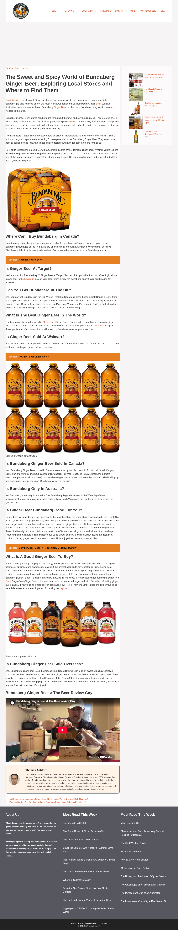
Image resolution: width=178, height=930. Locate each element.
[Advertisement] (89, 42)
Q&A (163, 11)
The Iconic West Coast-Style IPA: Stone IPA (143, 901)
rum (71, 121)
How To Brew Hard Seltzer (134, 859)
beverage (29, 279)
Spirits (119, 11)
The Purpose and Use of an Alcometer (140, 893)
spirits (64, 588)
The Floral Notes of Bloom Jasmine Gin (83, 831)
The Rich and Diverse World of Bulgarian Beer (87, 900)
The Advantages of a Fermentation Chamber (143, 884)
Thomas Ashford (36, 770)
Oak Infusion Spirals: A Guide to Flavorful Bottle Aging (154, 120)
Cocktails (87, 11)
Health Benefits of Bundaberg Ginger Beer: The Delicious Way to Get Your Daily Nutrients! (48, 799)
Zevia (8, 581)
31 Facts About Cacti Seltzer (135, 868)
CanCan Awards (14, 68)
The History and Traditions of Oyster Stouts (143, 876)
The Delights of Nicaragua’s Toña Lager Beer (153, 134)
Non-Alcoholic (148, 11)
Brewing (69, 11)
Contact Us (102, 923)
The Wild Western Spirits (134, 843)
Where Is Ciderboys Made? (77, 880)
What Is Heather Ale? (132, 851)
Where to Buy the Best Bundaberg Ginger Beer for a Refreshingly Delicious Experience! (47, 802)
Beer (54, 11)
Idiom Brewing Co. (130, 823)
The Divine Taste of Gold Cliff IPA (80, 839)
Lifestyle (105, 11)
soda (38, 125)
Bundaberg (11, 100)
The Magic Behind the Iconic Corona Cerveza (86, 871)
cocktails (98, 325)
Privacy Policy (77, 923)
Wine (132, 11)
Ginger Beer (60, 107)
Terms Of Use (90, 923)
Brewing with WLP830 (74, 823)
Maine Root (49, 322)
